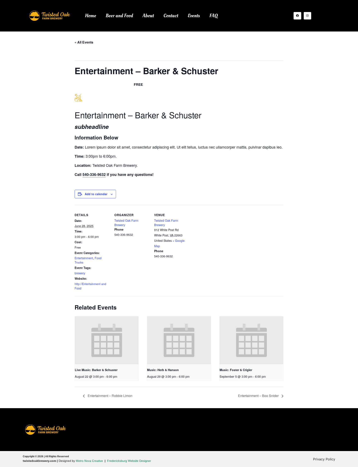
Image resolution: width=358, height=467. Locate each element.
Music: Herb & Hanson (163, 370)
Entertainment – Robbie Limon (109, 395)
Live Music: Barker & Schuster (96, 370)
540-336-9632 (94, 174)
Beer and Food (119, 15)
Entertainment (84, 258)
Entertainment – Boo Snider (258, 395)
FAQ (213, 15)
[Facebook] (297, 15)
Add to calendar (96, 194)
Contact (170, 15)
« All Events (84, 42)
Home (90, 15)
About (148, 15)
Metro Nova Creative (89, 460)
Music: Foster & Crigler (236, 370)
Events (194, 15)
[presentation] (106, 340)
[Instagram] (307, 15)
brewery (80, 273)
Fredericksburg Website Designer (129, 460)
